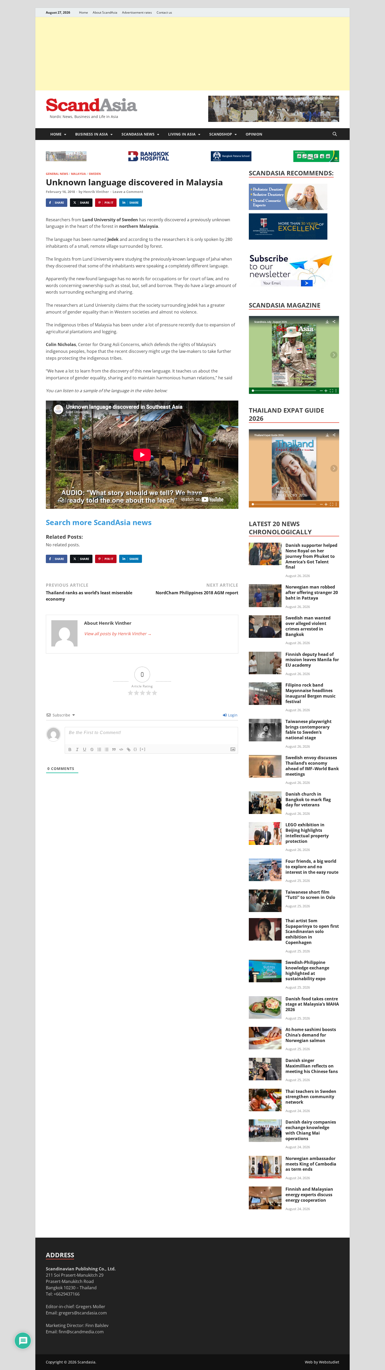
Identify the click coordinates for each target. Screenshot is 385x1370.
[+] (143, 749)
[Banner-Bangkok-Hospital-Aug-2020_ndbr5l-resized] (148, 160)
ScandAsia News (138, 134)
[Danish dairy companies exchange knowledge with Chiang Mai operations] (265, 1122)
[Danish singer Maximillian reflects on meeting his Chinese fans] (265, 1061)
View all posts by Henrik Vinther (118, 634)
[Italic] (77, 749)
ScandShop (220, 134)
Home (83, 12)
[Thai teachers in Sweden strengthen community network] (265, 1092)
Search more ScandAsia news (99, 522)
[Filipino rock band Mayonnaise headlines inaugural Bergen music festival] (265, 685)
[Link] (128, 749)
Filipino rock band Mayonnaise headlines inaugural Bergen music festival (310, 693)
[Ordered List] (99, 749)
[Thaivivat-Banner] (316, 160)
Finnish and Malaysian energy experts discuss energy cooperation (309, 1194)
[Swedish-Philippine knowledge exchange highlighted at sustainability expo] (265, 963)
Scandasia (86, 1362)
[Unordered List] (106, 749)
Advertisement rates (137, 12)
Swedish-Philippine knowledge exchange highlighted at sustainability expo (307, 970)
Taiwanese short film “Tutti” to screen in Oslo (310, 894)
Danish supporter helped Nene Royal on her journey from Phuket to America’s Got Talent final (311, 556)
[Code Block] (121, 749)
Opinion (254, 134)
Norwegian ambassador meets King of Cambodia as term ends (310, 1164)
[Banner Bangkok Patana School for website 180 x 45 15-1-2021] (231, 160)
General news (57, 174)
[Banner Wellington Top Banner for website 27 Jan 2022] (66, 160)
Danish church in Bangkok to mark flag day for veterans (308, 799)
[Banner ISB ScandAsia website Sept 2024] (273, 120)
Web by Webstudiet (322, 1362)
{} (135, 749)
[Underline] (84, 749)
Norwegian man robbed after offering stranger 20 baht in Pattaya (311, 592)
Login (232, 715)
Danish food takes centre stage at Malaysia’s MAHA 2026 (312, 1004)
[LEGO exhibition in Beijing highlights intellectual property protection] (265, 825)
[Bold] (70, 749)
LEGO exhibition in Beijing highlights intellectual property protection (307, 833)
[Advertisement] (192, 53)
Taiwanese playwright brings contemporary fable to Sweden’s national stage (308, 730)
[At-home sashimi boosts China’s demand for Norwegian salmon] (265, 1030)
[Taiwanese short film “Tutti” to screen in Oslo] (265, 893)
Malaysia (78, 174)
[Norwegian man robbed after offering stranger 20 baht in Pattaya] (265, 587)
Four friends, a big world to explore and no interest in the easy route (311, 866)
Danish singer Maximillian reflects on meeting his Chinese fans (311, 1066)
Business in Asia (91, 134)
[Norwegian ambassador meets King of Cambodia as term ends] (265, 1159)
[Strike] (92, 749)
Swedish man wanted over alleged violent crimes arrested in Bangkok (308, 626)
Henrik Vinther (96, 191)
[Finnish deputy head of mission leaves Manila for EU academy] (265, 655)
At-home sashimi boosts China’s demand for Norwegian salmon (310, 1035)
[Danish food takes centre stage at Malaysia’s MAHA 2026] (265, 999)
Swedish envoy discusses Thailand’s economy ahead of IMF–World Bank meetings (312, 766)
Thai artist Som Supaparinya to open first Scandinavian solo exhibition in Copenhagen (312, 931)
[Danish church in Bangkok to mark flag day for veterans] (265, 794)
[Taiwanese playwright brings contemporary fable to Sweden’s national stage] (265, 722)
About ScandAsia (105, 12)
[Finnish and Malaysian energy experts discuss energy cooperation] (265, 1190)
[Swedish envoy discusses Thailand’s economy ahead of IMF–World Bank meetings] (265, 758)
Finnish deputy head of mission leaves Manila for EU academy (312, 659)
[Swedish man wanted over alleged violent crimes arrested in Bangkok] (265, 618)
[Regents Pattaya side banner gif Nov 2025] (288, 238)
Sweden (95, 174)
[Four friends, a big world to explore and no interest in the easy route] (265, 862)
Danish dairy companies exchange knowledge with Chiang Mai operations (310, 1130)
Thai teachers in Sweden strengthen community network (310, 1096)
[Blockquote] (114, 749)
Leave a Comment (128, 191)
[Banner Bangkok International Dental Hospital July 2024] (288, 208)
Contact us (164, 12)
